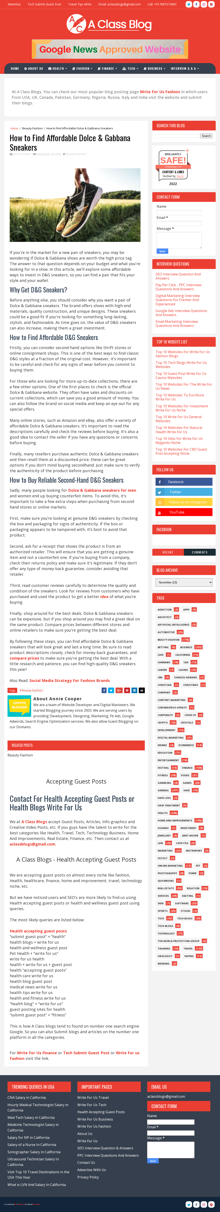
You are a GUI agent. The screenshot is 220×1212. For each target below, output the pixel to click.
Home (15, 68)
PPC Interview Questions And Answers (108, 1155)
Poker (193, 873)
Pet (198, 865)
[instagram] (204, 4)
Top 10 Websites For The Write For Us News (184, 386)
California (182, 654)
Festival (163, 767)
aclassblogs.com (173, 166)
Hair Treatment (169, 805)
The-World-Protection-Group (178, 941)
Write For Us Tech (91, 1104)
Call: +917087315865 (162, 4)
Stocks (185, 910)
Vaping (189, 956)
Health (58, 68)
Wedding (164, 963)
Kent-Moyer (190, 835)
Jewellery (164, 835)
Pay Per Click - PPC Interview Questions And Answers (178, 287)
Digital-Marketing (171, 737)
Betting (163, 647)
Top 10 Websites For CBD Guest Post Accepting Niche (181, 451)
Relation (193, 888)
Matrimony (194, 850)
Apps (186, 609)
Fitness (163, 775)
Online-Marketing (170, 865)
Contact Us (86, 1162)
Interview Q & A (183, 68)
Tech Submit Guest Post (44, 4)
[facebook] (196, 4)
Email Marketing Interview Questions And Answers (177, 323)
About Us (35, 68)
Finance (107, 68)
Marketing (165, 850)
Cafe (160, 654)
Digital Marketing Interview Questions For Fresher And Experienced (178, 299)
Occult (163, 858)
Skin (160, 903)
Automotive (166, 632)
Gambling (164, 782)
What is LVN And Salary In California (37, 1184)
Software (182, 903)
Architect (165, 617)
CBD (160, 677)
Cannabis (164, 662)
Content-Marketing (172, 700)
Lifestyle (182, 843)
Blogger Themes (36, 1204)
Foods (185, 775)
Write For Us (87, 1141)
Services (163, 895)
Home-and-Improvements (175, 820)
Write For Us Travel (93, 1097)
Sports (163, 910)
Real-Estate (166, 888)
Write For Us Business (95, 1119)
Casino (183, 669)
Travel (188, 948)
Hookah (163, 828)
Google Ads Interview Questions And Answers (181, 312)
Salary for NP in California (28, 1137)
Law (160, 843)
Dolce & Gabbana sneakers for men (102, 490)
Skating (187, 895)
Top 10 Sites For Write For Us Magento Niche (179, 440)
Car (185, 662)
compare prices (24, 658)
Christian (164, 684)
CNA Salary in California (27, 1097)
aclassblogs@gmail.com (166, 1096)
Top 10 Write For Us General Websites (179, 418)
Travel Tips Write (80, 4)
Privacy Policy (88, 1177)
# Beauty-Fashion (31, 690)
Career (162, 669)
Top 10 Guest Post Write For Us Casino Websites (181, 375)
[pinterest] (211, 4)
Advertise (14, 4)
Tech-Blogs (165, 926)
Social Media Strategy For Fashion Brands (69, 680)
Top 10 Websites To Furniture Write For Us (180, 397)
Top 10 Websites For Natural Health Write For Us (179, 429)
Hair (186, 790)
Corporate (165, 715)
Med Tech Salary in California (31, 1117)
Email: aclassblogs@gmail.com (119, 4)
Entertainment (168, 760)
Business (154, 68)
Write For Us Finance (37, 1052)
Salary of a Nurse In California (32, 1144)
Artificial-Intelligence (173, 624)
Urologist (165, 956)
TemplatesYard (21, 1204)
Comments (200, 552)
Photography (167, 873)
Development (167, 730)
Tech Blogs (184, 918)
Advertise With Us (91, 1169)
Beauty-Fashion (32, 128)
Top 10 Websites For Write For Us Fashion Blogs (183, 353)
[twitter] (189, 4)
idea (104, 596)
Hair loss (164, 797)
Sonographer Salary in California (34, 1152)
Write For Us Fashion (94, 1126)
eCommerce (186, 745)
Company (164, 692)
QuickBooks (166, 880)
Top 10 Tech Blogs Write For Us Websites (181, 364)
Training (164, 948)
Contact (20, 79)
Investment (188, 828)
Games (187, 782)
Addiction (165, 609)
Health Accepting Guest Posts (101, 1112)
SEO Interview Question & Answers (105, 1148)
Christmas (190, 684)
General (163, 790)
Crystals (187, 722)
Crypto (163, 722)
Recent (168, 552)
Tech (131, 68)
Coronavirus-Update (172, 707)
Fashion (82, 68)
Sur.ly (180, 176)
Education (165, 752)
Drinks (162, 745)
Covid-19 (190, 715)
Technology (166, 933)
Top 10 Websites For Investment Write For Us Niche (182, 408)
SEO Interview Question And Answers (178, 276)
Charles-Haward (185, 677)
